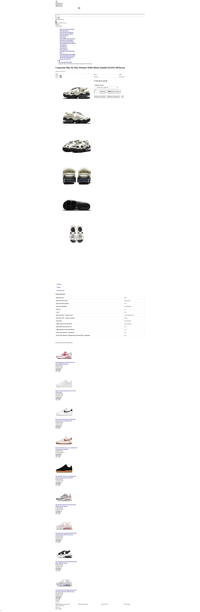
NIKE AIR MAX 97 (64, 30)
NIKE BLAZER (63, 48)
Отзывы (58, 287)
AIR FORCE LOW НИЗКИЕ (66, 40)
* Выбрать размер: (99, 85)
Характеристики (60, 290)
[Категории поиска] (79, 8)
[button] (56, 74)
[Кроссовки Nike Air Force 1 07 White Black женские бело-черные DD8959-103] (66, 409)
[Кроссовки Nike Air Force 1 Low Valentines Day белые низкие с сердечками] (66, 438)
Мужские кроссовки (83, 604)
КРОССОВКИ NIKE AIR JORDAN (68, 43)
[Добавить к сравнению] (59, 371)
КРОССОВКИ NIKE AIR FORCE (67, 38)
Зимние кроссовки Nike (65, 59)
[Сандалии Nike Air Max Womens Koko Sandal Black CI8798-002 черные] (66, 552)
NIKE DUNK (63, 37)
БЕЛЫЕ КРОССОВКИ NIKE (66, 57)
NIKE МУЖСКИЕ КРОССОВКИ (67, 54)
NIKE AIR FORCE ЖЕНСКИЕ (67, 41)
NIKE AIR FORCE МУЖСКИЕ (67, 29)
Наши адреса (127, 604)
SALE (61, 52)
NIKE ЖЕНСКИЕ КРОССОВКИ (67, 55)
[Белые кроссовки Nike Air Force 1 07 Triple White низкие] (66, 381)
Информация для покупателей (62, 604)
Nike (120, 74)
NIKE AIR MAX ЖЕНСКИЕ (66, 34)
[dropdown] (56, 2)
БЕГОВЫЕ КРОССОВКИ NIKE (67, 51)
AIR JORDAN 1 (63, 45)
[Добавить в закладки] (56, 371)
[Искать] (59, 18)
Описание (59, 284)
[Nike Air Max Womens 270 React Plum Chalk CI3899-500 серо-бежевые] (66, 495)
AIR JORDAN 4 (63, 46)
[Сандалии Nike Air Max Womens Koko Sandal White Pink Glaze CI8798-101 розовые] (66, 523)
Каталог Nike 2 (104, 604)
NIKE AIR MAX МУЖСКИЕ (66, 32)
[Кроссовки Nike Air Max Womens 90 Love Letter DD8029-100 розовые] (66, 353)
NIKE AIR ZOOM (64, 35)
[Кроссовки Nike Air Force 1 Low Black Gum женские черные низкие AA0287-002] (66, 466)
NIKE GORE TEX (64, 49)
